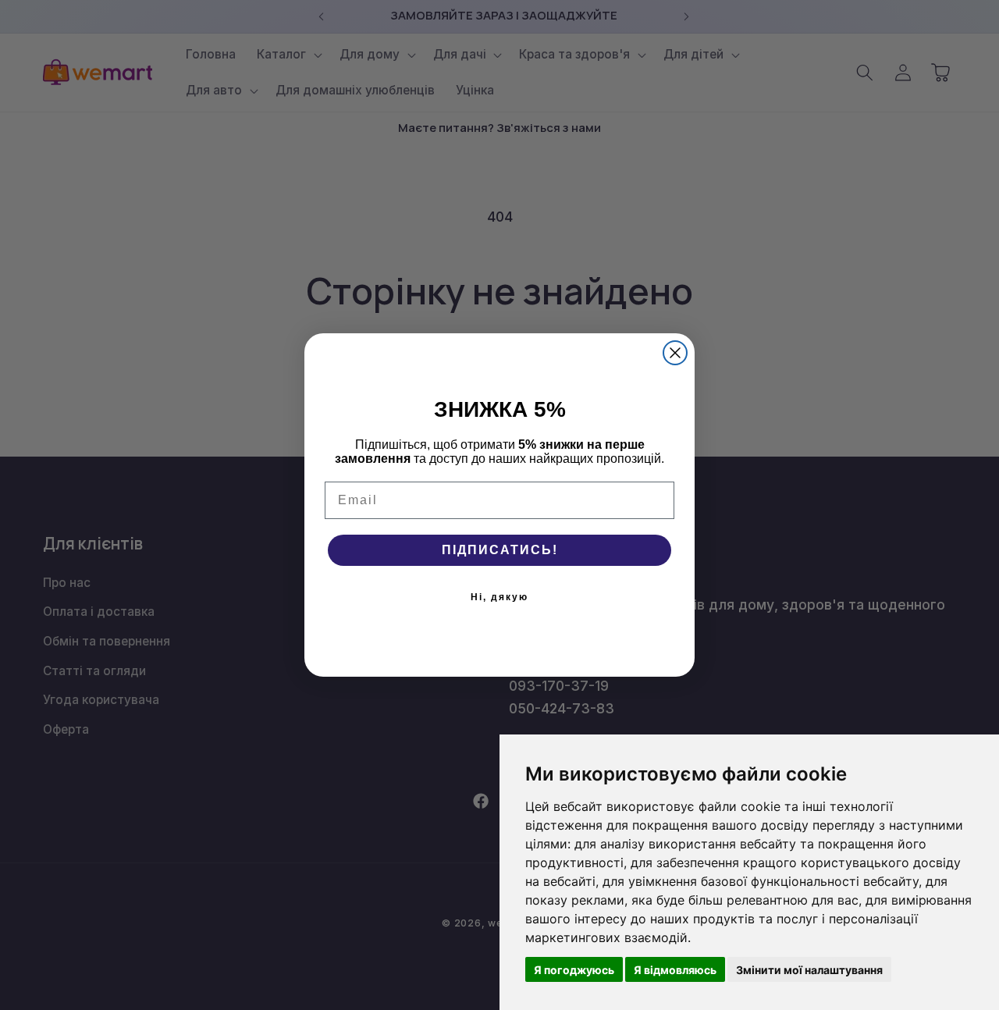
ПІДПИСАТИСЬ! (500, 550)
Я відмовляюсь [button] (675, 969)
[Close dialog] (675, 353)
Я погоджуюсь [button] (574, 969)
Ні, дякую (499, 597)
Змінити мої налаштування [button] (809, 969)
